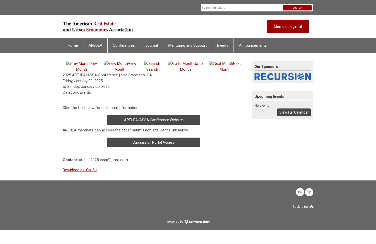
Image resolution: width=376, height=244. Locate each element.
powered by (175, 221)
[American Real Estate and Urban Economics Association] (113, 26)
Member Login (285, 27)
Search (297, 7)
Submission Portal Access (153, 142)
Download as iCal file (80, 170)
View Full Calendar (294, 112)
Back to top (301, 207)
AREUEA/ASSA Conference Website (153, 120)
